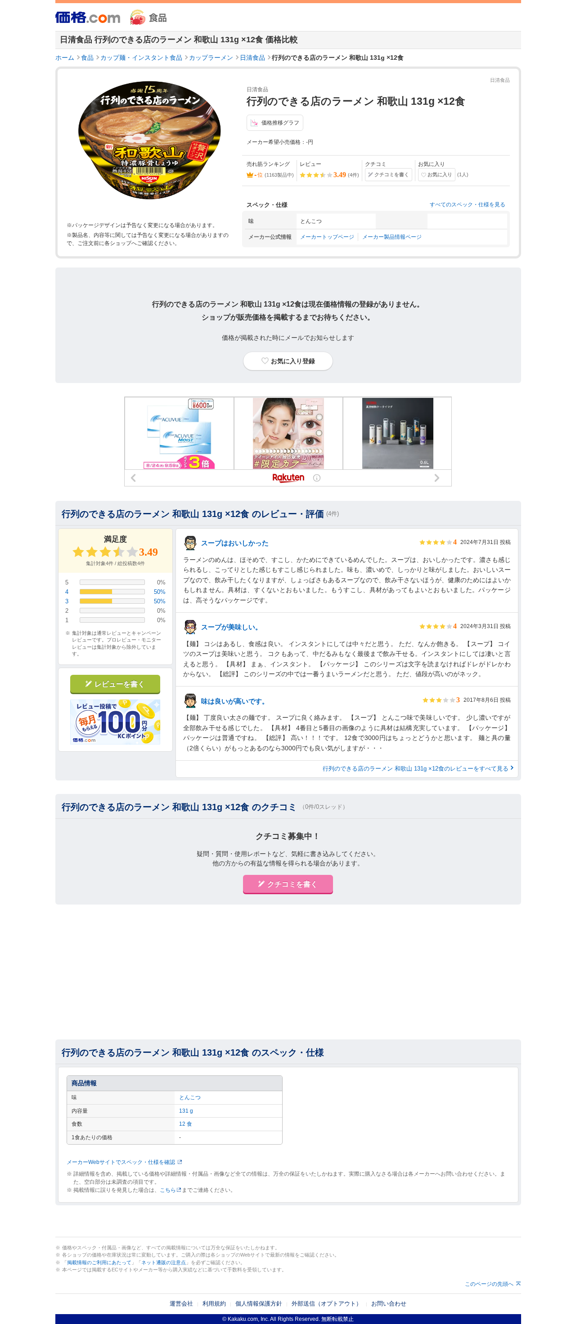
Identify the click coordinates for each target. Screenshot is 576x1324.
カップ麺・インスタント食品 (141, 57)
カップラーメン (211, 57)
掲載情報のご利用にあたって (99, 1262)
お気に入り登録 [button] (293, 361)
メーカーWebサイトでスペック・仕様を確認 (121, 1162)
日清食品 (252, 57)
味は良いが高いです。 (235, 701)
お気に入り (440, 174)
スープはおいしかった (235, 543)
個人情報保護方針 (258, 1303)
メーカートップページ (327, 237)
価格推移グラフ (280, 123)
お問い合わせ (388, 1303)
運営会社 (181, 1303)
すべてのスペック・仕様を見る (467, 204)
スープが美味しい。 (231, 627)
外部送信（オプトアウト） (327, 1303)
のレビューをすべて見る (415, 768)
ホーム (64, 57)
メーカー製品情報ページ (392, 237)
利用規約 (214, 1303)
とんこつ (190, 1097)
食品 (87, 57)
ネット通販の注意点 (163, 1262)
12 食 (185, 1124)
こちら (168, 1190)
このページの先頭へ (489, 1284)
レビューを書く (119, 684)
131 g (186, 1111)
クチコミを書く (391, 174)
